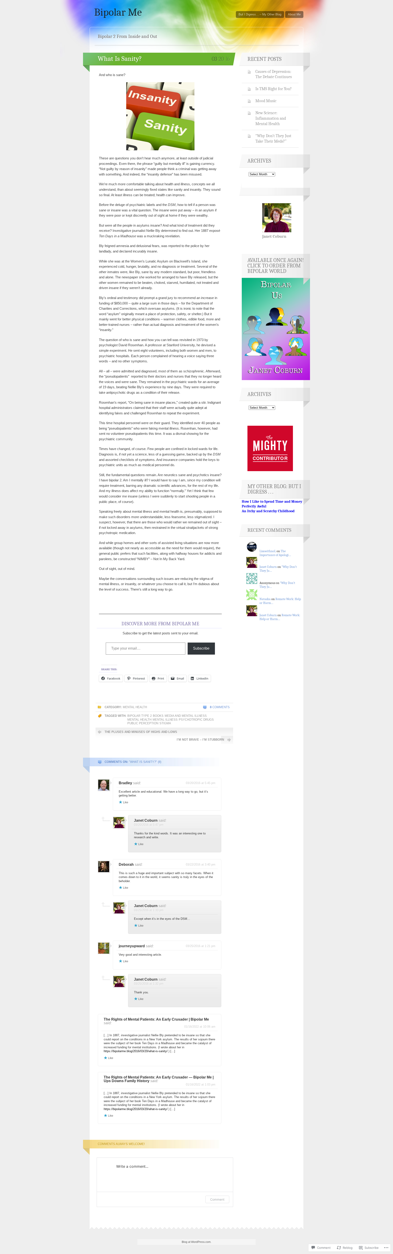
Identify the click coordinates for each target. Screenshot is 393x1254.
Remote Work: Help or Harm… (279, 617)
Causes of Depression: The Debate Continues (273, 74)
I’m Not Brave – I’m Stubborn (200, 739)
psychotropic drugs (196, 719)
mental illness (165, 719)
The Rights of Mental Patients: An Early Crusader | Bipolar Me (156, 1019)
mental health (135, 707)
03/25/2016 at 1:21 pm (200, 946)
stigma (165, 723)
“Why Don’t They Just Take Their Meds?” (273, 138)
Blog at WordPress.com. (196, 1242)
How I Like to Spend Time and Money (272, 502)
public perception (142, 723)
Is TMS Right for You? (273, 88)
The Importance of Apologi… (275, 553)
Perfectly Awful (254, 506)
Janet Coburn (146, 820)
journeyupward (132, 946)
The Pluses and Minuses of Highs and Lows (141, 732)
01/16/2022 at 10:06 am (199, 1026)
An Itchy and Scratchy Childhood (268, 511)
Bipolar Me (118, 12)
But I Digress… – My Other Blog (260, 14)
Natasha (265, 599)
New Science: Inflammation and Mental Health (270, 118)
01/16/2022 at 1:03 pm (200, 1084)
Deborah (126, 864)
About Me (294, 14)
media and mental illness (186, 715)
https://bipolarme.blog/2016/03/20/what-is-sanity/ (136, 1051)
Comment (217, 1199)
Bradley (125, 783)
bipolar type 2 (139, 715)
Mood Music (266, 100)
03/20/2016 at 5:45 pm (200, 783)
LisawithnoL (267, 551)
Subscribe (201, 648)
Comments (220, 707)
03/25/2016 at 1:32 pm (149, 983)
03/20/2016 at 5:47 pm (149, 824)
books (158, 715)
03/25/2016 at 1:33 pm (149, 910)
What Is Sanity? (120, 59)
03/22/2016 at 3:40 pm (200, 864)
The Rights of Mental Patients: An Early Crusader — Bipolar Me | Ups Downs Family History (159, 1079)
